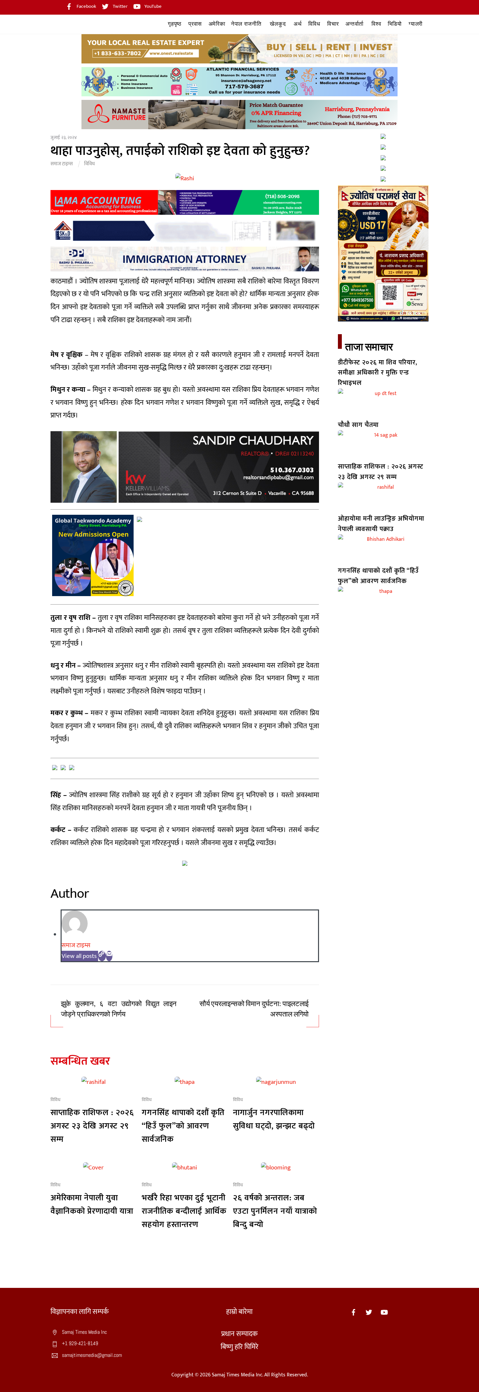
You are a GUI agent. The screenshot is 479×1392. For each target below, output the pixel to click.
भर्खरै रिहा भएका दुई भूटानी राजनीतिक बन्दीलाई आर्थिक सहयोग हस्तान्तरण (184, 1211)
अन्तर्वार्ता (354, 24)
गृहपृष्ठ (174, 24)
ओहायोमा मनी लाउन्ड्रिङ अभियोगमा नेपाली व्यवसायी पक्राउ (381, 523)
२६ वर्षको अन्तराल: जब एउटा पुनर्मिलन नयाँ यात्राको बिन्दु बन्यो (275, 1211)
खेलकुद (278, 24)
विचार (333, 24)
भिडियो (395, 24)
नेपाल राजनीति (246, 24)
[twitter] (368, 1311)
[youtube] (384, 1311)
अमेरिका (217, 24)
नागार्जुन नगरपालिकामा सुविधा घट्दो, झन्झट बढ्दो (274, 1119)
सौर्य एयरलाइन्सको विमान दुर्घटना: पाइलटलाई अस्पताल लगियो (254, 1009)
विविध (314, 24)
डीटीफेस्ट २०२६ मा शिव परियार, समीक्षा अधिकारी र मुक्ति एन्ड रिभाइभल (377, 373)
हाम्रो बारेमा (239, 1312)
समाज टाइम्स (62, 164)
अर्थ (297, 24)
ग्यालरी (416, 24)
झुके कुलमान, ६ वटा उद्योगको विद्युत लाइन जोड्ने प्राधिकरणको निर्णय (119, 1009)
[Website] (102, 956)
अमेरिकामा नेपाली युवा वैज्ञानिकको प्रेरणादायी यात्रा (92, 1204)
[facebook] (353, 1311)
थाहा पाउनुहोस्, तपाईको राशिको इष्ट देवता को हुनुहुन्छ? (180, 151)
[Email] (109, 956)
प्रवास (195, 24)
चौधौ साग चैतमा (358, 424)
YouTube (152, 6)
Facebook (86, 6)
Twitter (120, 6)
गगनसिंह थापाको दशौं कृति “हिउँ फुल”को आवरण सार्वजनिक (183, 1126)
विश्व (376, 24)
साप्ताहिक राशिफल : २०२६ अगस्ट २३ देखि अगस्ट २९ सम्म (92, 1126)
